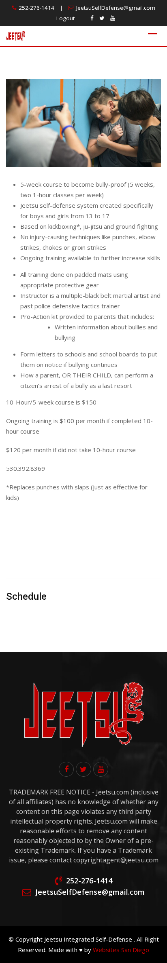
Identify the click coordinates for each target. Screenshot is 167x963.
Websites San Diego (121, 950)
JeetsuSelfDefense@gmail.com (115, 7)
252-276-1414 (36, 7)
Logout (65, 18)
